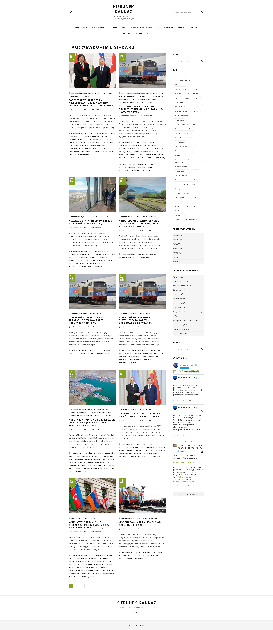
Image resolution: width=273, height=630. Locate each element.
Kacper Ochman (186, 378)
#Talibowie (193, 198)
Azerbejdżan (76, 93)
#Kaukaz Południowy (89, 139)
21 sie (200, 378)
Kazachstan (143, 96)
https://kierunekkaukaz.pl (183, 481)
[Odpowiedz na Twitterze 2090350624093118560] (175, 485)
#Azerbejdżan (77, 133)
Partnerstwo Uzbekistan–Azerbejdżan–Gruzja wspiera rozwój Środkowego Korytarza (91, 103)
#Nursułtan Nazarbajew (183, 151)
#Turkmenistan (126, 170)
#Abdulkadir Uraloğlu (81, 453)
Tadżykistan (178, 325)
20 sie (201, 408)
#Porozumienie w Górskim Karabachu (184, 161)
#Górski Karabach (181, 116)
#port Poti (138, 158)
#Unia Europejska (142, 170)
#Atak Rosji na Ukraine (141, 142)
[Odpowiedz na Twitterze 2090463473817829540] (175, 436)
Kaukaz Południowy (117, 27)
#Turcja (73, 155)
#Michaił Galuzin (77, 571)
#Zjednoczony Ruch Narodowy (186, 220)
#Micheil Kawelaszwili (90, 146)
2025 (175, 240)
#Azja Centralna (93, 133)
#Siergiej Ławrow (181, 189)
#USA (71, 471)
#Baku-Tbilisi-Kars (138, 146)
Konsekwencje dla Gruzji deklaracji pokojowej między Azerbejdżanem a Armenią (89, 525)
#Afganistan (179, 76)
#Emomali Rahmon (191, 98)
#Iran (128, 152)
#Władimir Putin (180, 215)
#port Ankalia (85, 149)
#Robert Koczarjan (181, 171)
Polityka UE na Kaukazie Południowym (171, 27)
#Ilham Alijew (104, 257)
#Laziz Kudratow (97, 142)
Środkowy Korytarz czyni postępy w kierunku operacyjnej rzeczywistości (141, 109)
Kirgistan (176, 307)
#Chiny (150, 149)
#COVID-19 (179, 94)
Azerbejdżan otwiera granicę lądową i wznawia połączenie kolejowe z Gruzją (139, 223)
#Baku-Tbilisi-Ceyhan (104, 555)
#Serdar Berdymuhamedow (185, 184)
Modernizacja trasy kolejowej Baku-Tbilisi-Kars (140, 523)
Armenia (124, 93)
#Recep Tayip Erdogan (183, 167)
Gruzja (101, 93)
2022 (175, 253)
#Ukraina (155, 456)
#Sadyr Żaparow (181, 175)
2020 (175, 261)
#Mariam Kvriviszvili (98, 568)
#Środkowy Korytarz (84, 152)
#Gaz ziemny (179, 103)
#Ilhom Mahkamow (90, 136)
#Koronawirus (180, 142)
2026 (175, 235)
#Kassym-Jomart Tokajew (184, 129)
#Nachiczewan (84, 462)
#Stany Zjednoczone (129, 161)
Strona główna (81, 27)
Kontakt (126, 34)
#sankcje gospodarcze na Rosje (186, 180)
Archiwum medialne (142, 34)
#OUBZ (177, 155)
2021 (174, 257)
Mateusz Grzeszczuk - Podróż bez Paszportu (190, 446)
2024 (175, 244)
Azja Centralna (98, 27)
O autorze (194, 27)
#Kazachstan (125, 354)
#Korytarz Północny (142, 354)
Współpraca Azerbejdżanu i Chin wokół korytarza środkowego (141, 415)
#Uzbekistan (83, 155)
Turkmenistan (135, 102)
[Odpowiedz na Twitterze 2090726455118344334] (175, 401)
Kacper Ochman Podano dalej (189, 442)
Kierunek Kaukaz (123, 9)
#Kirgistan (193, 138)
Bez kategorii (178, 290)
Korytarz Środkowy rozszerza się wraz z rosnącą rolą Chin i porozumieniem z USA (92, 422)
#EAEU (177, 98)
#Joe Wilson (108, 565)
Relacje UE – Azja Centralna (141, 27)
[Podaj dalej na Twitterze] (178, 442)
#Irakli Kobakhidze (77, 260)
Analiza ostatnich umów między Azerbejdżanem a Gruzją (90, 222)
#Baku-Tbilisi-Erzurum (79, 558)
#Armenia (125, 142)
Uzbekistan (86, 96)
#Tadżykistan (179, 198)
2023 (175, 248)
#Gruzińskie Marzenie (79, 257)
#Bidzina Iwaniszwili (105, 254)
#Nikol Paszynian (137, 155)
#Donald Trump (83, 561)
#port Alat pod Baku (155, 155)
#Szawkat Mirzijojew (104, 152)
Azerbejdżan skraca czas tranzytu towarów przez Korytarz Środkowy (86, 320)
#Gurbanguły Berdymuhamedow (186, 111)
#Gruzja (78, 136)
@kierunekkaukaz (186, 477)
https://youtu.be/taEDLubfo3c (185, 462)
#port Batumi (99, 149)
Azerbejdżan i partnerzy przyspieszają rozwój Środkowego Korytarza (135, 320)
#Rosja (83, 264)
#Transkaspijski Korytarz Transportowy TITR (90, 354)
